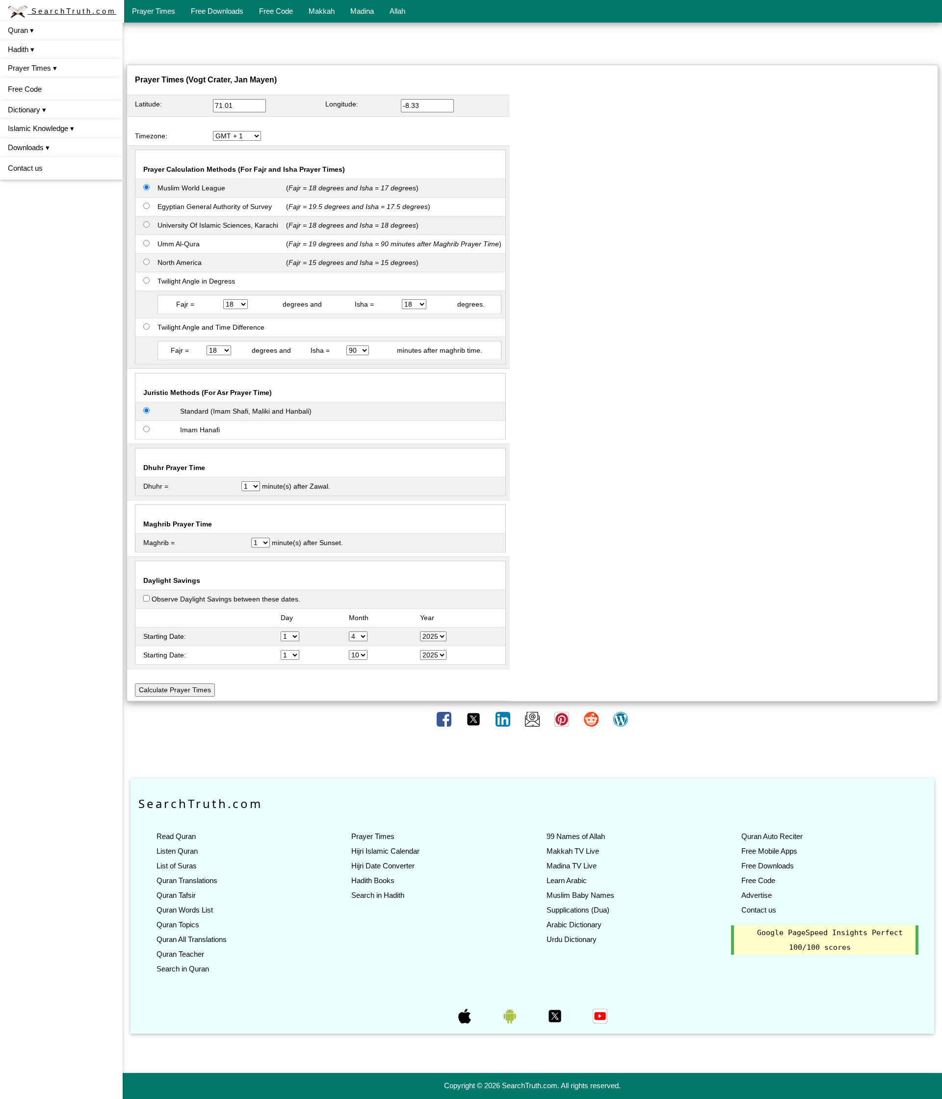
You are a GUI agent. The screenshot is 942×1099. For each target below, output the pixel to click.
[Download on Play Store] (510, 1016)
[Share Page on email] (533, 719)
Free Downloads (217, 11)
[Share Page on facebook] (445, 719)
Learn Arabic (567, 880)
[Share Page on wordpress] (620, 719)
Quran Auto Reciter (772, 836)
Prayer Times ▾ (32, 68)
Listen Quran (177, 851)
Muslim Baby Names (580, 895)
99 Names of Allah (576, 836)
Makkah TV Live (573, 851)
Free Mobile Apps (769, 851)
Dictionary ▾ (27, 109)
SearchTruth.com (71, 11)
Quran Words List (185, 910)
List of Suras (177, 866)
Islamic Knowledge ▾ (41, 128)
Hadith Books (372, 880)
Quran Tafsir (176, 895)
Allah (397, 11)
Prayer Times (153, 11)
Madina (362, 11)
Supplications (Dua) (578, 910)
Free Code (276, 11)
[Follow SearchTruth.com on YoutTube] (600, 1016)
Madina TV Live (572, 866)
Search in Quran (183, 969)
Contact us (25, 168)
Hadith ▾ (21, 49)
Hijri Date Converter (383, 866)
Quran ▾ (21, 30)
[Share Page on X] (474, 719)
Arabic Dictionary (574, 924)
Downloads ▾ (29, 147)
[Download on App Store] (465, 1016)
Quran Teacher (180, 954)
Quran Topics (178, 924)
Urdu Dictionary (572, 939)
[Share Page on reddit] (592, 719)
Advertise (756, 895)
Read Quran (176, 836)
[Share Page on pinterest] (563, 719)
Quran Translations (187, 880)
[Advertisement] (532, 45)
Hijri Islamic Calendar (385, 851)
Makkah (322, 11)
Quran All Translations (192, 939)
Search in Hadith (377, 895)
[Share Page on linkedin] (504, 719)
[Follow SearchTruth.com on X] (556, 1016)
